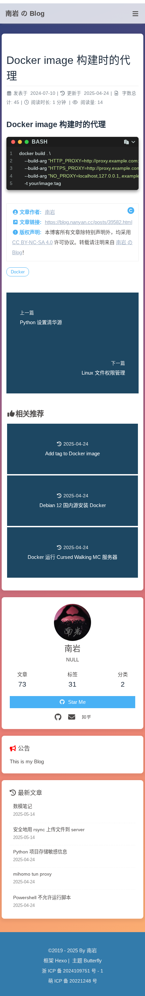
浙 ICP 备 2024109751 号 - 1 (72, 970)
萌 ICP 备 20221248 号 (72, 981)
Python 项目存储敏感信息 (40, 851)
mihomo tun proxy (32, 874)
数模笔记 (22, 806)
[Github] (58, 717)
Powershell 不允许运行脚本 (42, 897)
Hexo (61, 960)
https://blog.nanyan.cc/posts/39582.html (88, 222)
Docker (18, 271)
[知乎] (86, 717)
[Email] (71, 717)
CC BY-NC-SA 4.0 (32, 242)
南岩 (50, 212)
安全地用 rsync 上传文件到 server (49, 829)
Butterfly (93, 960)
